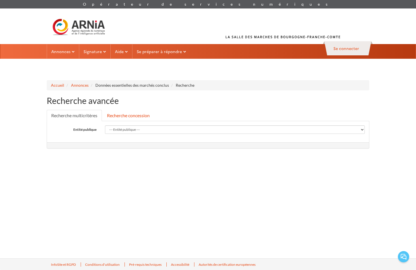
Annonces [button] (60, 51)
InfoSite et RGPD (63, 264)
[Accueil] (78, 26)
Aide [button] (119, 51)
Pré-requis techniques (145, 264)
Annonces (80, 85)
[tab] (74, 115)
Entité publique (85, 129)
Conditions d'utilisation (102, 264)
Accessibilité (180, 264)
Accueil (57, 85)
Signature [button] (92, 51)
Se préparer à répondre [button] (159, 51)
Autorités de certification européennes (227, 264)
